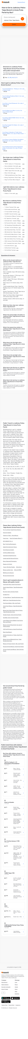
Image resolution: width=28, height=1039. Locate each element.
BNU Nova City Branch (8, 572)
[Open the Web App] (5, 1001)
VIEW (23, 164)
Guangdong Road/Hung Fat (9, 555)
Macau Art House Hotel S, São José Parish (13, 643)
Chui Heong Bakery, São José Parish (11, 603)
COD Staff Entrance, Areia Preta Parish (12, 629)
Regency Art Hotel (7, 564)
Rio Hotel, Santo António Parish (10, 591)
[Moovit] (5, 2)
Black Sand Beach (7, 632)
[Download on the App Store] (15, 998)
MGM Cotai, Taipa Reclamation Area (11, 600)
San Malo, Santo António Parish (10, 617)
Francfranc (5, 538)
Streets (16, 987)
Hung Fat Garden (7, 532)
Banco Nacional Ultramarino (10, 561)
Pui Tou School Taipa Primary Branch (12, 529)
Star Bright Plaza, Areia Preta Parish (12, 584)
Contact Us (18, 1005)
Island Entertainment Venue (10, 547)
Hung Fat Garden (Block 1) (16, 538)
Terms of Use (4, 1005)
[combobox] (14, 18)
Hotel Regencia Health (8, 549)
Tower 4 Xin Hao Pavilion (9, 567)
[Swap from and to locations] (22, 18)
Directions (17, 993)
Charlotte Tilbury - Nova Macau (10, 535)
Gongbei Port (6, 594)
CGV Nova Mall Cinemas (8, 552)
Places (16, 984)
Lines (16, 982)
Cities (16, 991)
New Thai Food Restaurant (9, 544)
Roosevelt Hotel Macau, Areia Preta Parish (13, 646)
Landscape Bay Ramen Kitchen (10, 558)
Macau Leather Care (8, 570)
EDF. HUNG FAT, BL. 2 (8, 541)
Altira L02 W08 (17, 570)
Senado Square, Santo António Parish (12, 614)
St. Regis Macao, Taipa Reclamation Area (13, 597)
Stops (16, 989)
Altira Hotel (19, 567)
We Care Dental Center (8, 575)
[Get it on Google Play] (5, 998)
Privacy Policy (11, 1005)
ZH (3, 992)
